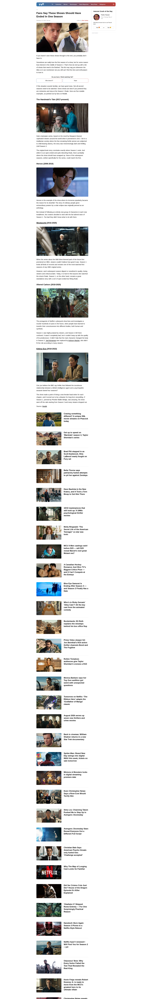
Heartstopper (73, 4)
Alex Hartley (85, 20)
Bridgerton (102, 4)
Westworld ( (41, 223)
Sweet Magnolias (84, 4)
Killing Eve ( (41, 349)
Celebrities (58, 4)
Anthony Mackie (74, 340)
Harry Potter (94, 4)
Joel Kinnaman (51, 340)
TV (52, 4)
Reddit (44, 406)
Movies (66, 4)
